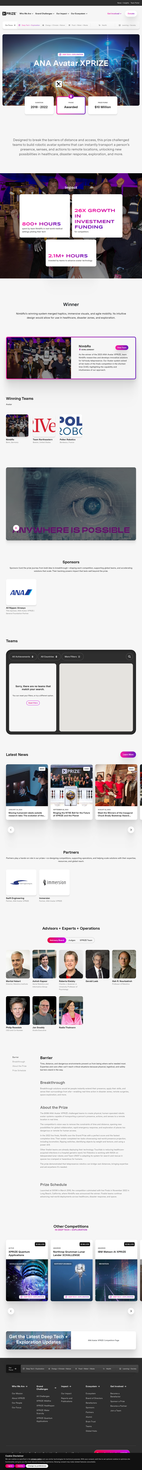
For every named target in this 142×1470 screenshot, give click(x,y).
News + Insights (123, 3)
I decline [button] (20, 1466)
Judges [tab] (71, 940)
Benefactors (91, 1403)
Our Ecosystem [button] (78, 13)
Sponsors (90, 1407)
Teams (89, 1426)
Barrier (15, 1057)
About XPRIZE (18, 1398)
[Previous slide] (11, 830)
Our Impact (66, 1393)
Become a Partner (118, 1406)
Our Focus (9, 25)
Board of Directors (94, 1398)
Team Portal (135, 3)
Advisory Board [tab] (57, 940)
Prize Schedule (19, 1070)
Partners (90, 1412)
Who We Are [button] (25, 13)
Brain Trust (91, 1421)
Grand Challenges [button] (43, 13)
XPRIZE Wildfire (43, 1401)
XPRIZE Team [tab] (86, 940)
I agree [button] (10, 1466)
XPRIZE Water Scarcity (42, 1412)
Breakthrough (18, 1061)
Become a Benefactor (115, 1395)
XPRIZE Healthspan (45, 1405)
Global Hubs (91, 1431)
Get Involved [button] (113, 13)
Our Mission (17, 1393)
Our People (17, 1403)
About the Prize (19, 1066)
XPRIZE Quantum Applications (44, 1419)
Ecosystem (91, 1393)
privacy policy (36, 1459)
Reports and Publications (66, 1399)
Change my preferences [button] (37, 1466)
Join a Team (115, 1410)
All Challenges (42, 1396)
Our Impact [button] (61, 13)
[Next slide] (131, 830)
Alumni (89, 1417)
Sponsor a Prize (117, 1401)
